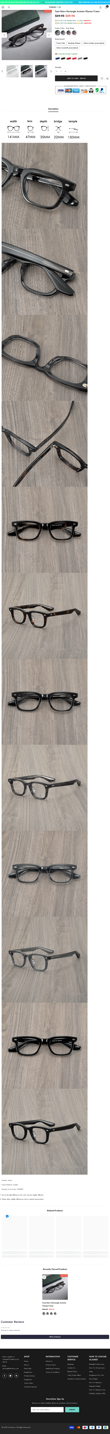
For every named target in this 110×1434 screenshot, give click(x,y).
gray (47, 1313)
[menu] (3, 7)
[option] (27, 35)
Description (53, 108)
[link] (14, 1252)
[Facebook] (4, 1376)
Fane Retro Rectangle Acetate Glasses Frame (54, 1304)
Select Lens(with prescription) (67, 48)
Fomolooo (11, 1427)
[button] (4, 35)
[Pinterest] (16, 1376)
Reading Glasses (74, 43)
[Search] (9, 7)
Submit (72, 1409)
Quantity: (58, 67)
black (55, 1313)
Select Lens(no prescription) (94, 43)
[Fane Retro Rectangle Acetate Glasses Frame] (55, 1287)
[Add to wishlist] (102, 78)
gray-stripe (44, 1313)
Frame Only (60, 43)
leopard (51, 1313)
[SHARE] (106, 78)
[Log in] (100, 7)
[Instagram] (10, 1376)
